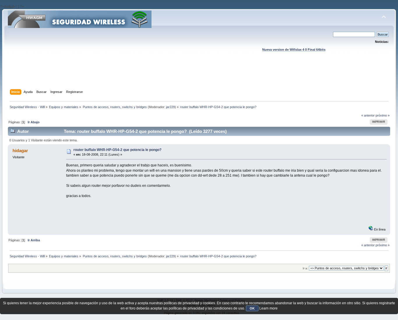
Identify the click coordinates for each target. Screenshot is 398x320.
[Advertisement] (199, 76)
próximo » (383, 115)
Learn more (268, 308)
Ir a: (305, 268)
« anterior (368, 115)
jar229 (170, 107)
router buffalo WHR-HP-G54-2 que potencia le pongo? (117, 150)
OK (252, 308)
